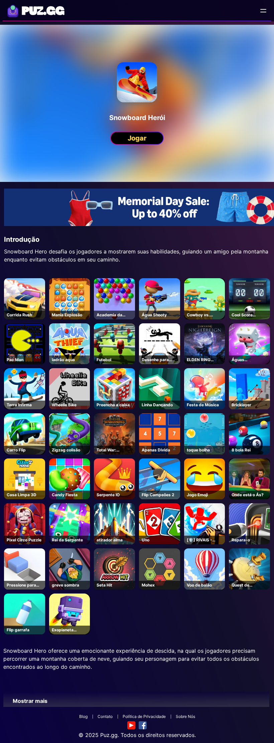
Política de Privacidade (144, 716)
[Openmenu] (263, 10)
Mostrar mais (30, 701)
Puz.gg (109, 735)
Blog (83, 716)
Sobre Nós (185, 716)
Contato (105, 716)
